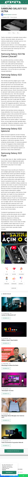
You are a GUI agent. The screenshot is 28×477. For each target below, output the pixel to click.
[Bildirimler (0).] (26, 2)
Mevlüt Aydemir (8, 14)
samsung (13, 288)
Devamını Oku (6, 318)
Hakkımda (19, 469)
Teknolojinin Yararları (7, 390)
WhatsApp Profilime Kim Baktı (9, 365)
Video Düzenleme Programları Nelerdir (12, 442)
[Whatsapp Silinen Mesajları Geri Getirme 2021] (14, 405)
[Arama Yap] (24, 2)
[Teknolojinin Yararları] (14, 380)
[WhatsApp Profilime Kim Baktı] (14, 354)
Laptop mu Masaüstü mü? (8, 315)
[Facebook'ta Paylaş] (4, 475)
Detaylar (4, 469)
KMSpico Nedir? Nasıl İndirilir (9, 340)
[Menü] (2, 2)
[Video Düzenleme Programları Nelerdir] (14, 431)
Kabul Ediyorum (9, 472)
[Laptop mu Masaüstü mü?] (14, 304)
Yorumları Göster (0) (13, 450)
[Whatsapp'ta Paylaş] (23, 475)
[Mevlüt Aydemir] (12, 2)
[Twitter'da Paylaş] (14, 475)
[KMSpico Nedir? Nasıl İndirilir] (14, 329)
